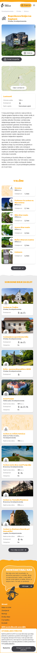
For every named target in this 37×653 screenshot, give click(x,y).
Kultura (26, 11)
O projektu (5, 620)
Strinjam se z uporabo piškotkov (23, 649)
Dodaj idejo (6, 617)
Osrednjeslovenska (7, 11)
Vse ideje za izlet (17, 550)
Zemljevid (5, 610)
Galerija (29, 53)
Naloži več (17, 268)
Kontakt (4, 623)
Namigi (4, 614)
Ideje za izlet (6, 607)
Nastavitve (6, 648)
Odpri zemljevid (18, 88)
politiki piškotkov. (9, 643)
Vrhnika (18, 11)
